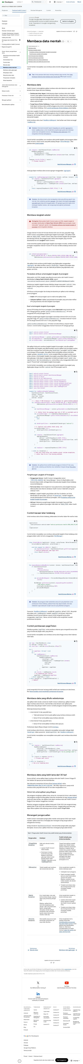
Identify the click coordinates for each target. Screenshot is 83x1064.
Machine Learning (36, 1013)
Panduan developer (65, 1017)
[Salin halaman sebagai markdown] (68, 41)
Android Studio (70, 2)
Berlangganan (61, 1060)
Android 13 (56, 1020)
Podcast (26, 1030)
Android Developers (31, 31)
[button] (10, 44)
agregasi (52, 201)
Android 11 (56, 1025)
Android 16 (56, 1012)
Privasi (35, 1024)
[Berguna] (74, 31)
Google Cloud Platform (30, 1048)
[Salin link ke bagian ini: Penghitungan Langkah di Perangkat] (55, 475)
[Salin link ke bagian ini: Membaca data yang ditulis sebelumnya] (65, 698)
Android (26, 1013)
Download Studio (65, 1024)
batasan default (57, 783)
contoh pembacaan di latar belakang (57, 108)
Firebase (26, 1045)
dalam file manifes (69, 930)
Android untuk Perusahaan (27, 1016)
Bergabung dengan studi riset (76, 1023)
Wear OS (46, 1014)
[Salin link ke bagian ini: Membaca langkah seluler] (52, 215)
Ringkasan (5, 10)
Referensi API (66, 1021)
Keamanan (26, 1019)
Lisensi (30, 1056)
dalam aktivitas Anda (64, 932)
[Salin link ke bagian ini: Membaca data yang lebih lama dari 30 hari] (68, 775)
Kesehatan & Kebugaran (37, 1017)
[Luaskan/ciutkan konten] (39, 46)
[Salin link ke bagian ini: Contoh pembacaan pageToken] (57, 626)
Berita (25, 1024)
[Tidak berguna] (76, 31)
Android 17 (56, 1010)
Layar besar (46, 1011)
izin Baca (55, 727)
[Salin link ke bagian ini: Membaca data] (42, 85)
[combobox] (39, 1)
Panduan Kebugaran (36, 10)
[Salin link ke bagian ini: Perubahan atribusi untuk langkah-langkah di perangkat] (69, 274)
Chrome (26, 1042)
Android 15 (56, 1015)
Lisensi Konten (68, 969)
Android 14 (56, 1017)
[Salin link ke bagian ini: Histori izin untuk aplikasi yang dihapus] (57, 792)
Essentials (41, 31)
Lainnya (19, 2)
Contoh (48, 10)
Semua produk (27, 1050)
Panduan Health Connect (19, 10)
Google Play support (76, 1018)
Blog (25, 1027)
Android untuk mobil (47, 1021)
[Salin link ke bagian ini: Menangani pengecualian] (51, 815)
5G (34, 1026)
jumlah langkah (39, 143)
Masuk (79, 2)
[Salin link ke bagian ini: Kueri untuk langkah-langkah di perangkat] (56, 306)
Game (35, 1010)
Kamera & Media (36, 1020)
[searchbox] (11, 15)
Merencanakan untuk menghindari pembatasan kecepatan (46, 691)
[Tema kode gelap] (75, 148)
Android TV (46, 1024)
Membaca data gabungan (60, 132)
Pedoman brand (38, 1056)
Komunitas (58, 10)
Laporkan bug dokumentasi (76, 1014)
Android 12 (56, 1022)
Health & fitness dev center (12, 6)
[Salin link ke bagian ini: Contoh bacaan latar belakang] (56, 513)
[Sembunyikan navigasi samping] (19, 1061)
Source (25, 1022)
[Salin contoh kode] (77, 148)
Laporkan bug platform (76, 1010)
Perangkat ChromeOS (46, 1017)
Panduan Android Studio (67, 1013)
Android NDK (66, 1027)
